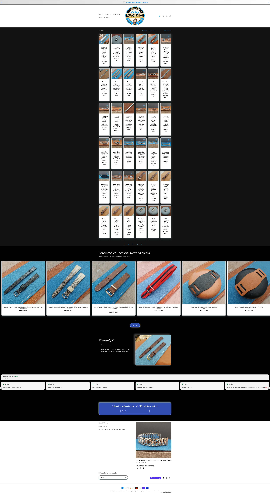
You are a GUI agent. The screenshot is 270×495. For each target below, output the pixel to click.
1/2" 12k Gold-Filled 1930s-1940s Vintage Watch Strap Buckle (153, 222)
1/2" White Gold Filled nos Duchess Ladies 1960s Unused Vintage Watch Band (141, 120)
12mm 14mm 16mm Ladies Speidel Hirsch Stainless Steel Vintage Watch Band (116, 188)
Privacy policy (149, 490)
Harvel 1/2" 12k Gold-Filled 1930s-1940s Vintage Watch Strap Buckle (141, 222)
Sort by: (144, 30)
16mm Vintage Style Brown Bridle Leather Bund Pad (249, 307)
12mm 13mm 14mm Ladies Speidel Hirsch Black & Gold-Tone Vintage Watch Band (104, 188)
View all (135, 325)
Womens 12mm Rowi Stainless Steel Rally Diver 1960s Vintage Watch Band (104, 85)
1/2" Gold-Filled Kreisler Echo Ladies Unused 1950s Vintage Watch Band (153, 155)
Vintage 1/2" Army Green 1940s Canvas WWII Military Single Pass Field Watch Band (104, 52)
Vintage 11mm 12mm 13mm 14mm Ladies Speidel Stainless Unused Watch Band (165, 121)
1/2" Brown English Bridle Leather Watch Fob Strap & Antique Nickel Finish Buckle (128, 224)
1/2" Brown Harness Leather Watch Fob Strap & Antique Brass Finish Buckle (141, 51)
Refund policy (141, 490)
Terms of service (158, 490)
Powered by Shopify (131, 491)
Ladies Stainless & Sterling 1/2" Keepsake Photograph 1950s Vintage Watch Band (153, 86)
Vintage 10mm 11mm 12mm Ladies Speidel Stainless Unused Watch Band (104, 154)
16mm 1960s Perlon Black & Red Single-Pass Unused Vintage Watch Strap (158, 307)
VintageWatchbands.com (120, 491)
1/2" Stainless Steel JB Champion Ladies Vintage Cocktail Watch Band (104, 120)
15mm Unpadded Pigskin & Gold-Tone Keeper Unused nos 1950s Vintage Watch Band (113, 307)
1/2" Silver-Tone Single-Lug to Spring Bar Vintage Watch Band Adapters (116, 51)
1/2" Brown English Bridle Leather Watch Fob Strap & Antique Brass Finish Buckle (153, 189)
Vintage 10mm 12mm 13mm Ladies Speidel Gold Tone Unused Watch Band (165, 154)
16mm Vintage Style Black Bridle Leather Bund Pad (204, 307)
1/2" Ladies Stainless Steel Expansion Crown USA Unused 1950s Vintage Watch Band (166, 52)
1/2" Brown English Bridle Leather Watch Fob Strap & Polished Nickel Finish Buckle (116, 224)
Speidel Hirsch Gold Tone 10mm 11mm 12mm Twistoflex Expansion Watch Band (129, 51)
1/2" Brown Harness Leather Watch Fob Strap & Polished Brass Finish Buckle (153, 51)
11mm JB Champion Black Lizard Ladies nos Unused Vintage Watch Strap (23, 307)
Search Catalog (103, 426)
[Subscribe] (147, 411)
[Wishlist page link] (159, 16)
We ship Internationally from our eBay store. (112, 429)
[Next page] (146, 244)
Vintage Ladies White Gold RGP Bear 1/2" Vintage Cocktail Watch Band (141, 85)
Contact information (166, 492)
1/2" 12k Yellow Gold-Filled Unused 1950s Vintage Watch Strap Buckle (165, 223)
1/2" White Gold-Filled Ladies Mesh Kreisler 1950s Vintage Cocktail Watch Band (153, 121)
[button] (101, 14)
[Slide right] (138, 320)
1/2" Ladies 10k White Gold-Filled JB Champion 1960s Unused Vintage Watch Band (116, 121)
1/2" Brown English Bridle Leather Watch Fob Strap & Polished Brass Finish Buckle (141, 189)
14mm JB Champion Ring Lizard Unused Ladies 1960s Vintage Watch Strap (68, 307)
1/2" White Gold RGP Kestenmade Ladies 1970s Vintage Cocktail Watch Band (128, 120)
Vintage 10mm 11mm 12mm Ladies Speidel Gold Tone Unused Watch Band (128, 154)
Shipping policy (167, 490)
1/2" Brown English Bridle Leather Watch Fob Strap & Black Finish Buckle (166, 188)
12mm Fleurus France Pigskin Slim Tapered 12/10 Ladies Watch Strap (116, 85)
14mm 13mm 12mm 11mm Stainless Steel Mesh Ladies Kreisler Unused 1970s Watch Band (165, 87)
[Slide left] (131, 320)
